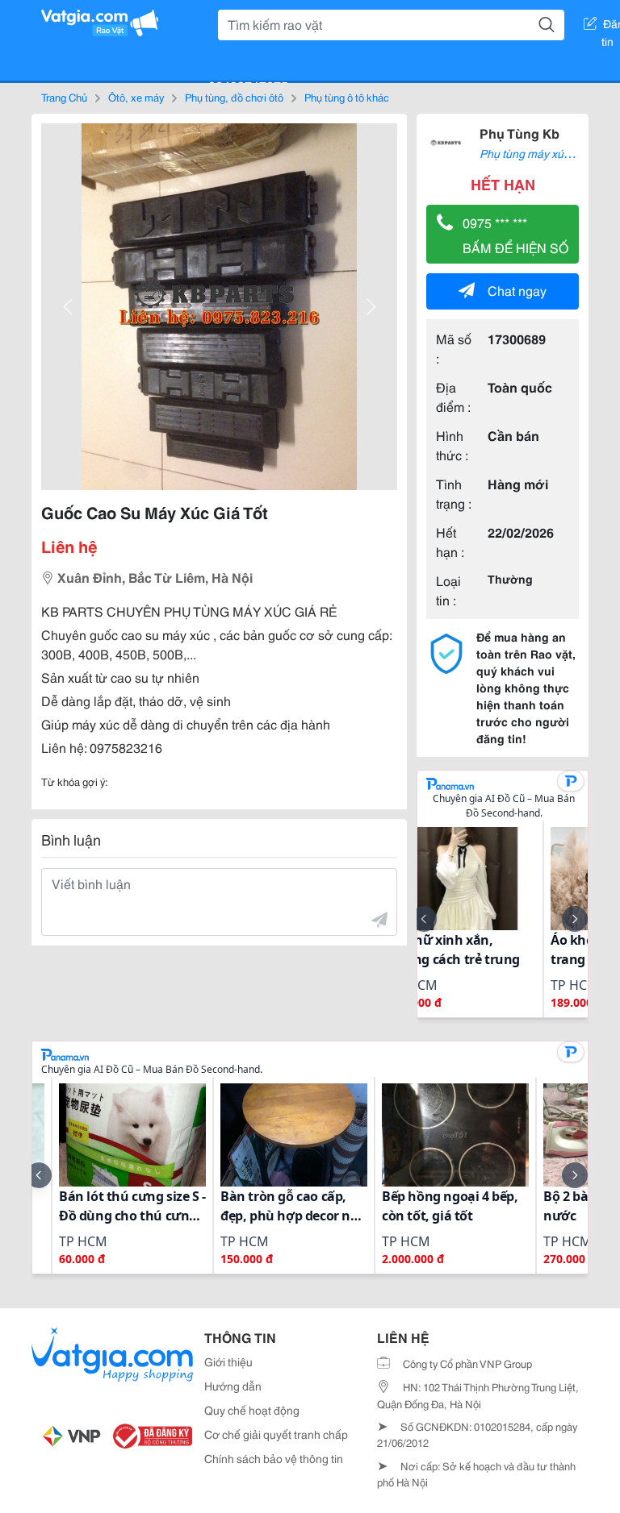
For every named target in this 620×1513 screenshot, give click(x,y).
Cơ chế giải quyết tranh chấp (276, 1434)
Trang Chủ (64, 96)
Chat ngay (517, 290)
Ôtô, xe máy (136, 96)
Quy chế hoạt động (252, 1410)
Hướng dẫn (233, 1386)
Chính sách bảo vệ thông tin (273, 1458)
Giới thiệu (228, 1361)
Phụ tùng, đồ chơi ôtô (234, 96)
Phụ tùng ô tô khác (346, 96)
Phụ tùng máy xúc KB (533, 153)
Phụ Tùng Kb (519, 132)
